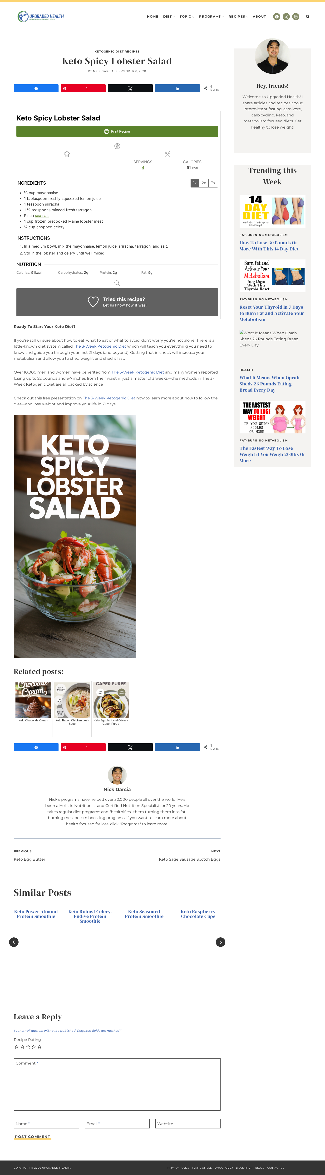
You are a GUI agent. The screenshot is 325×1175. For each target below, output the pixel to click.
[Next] (220, 942)
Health (246, 370)
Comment (27, 1063)
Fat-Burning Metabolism (264, 235)
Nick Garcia (103, 71)
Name (23, 1123)
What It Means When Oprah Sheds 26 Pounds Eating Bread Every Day (270, 383)
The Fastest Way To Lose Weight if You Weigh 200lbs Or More (272, 454)
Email (93, 1123)
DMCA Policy (224, 1167)
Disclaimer (244, 1167)
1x (195, 183)
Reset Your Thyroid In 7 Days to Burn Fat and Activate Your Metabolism (272, 313)
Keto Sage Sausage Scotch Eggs (190, 855)
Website (165, 1123)
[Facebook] (276, 16)
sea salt (42, 215)
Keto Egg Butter (29, 855)
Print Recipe (120, 131)
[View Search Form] (307, 16)
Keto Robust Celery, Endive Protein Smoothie (90, 916)
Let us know (114, 305)
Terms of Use (202, 1167)
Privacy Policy (178, 1167)
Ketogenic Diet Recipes (117, 51)
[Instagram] (295, 16)
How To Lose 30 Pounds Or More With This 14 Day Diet (269, 245)
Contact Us (275, 1167)
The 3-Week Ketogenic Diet (100, 346)
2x (204, 183)
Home (152, 16)
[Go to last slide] (14, 942)
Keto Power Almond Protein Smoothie (36, 914)
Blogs (260, 1167)
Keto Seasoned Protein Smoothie (144, 914)
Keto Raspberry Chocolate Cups (198, 914)
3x (213, 183)
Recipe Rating (27, 1039)
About (259, 16)
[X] (286, 16)
